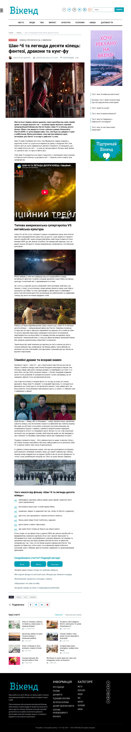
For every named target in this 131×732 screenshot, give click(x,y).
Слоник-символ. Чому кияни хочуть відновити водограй (69, 636)
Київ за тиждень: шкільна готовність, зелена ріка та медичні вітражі (32, 623)
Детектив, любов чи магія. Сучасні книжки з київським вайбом (32, 636)
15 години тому (29, 628)
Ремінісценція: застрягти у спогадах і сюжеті (32, 579)
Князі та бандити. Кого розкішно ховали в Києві (31, 647)
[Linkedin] (84, 9)
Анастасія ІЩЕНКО (21, 57)
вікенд (19, 597)
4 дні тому (65, 653)
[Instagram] (74, 9)
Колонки (19, 33)
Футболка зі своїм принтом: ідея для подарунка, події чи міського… (61, 659)
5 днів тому (28, 663)
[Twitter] (69, 9)
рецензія (33, 597)
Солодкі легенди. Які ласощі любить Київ (30, 659)
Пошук (119, 10)
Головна (11, 33)
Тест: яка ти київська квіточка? (105, 94)
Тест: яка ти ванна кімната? (104, 113)
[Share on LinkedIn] (42, 605)
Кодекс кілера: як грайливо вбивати (42, 570)
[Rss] (90, 9)
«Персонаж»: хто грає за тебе (26, 583)
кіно (25, 597)
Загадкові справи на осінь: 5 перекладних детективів (36, 588)
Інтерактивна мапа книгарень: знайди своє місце (69, 648)
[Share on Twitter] (36, 605)
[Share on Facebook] (30, 605)
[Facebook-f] (64, 9)
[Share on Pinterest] (47, 605)
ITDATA (60, 728)
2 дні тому (27, 641)
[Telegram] (79, 9)
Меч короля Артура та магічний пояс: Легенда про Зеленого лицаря (42, 574)
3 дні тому (27, 650)
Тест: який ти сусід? (100, 108)
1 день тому (66, 628)
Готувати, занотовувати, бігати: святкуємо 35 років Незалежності (70, 623)
